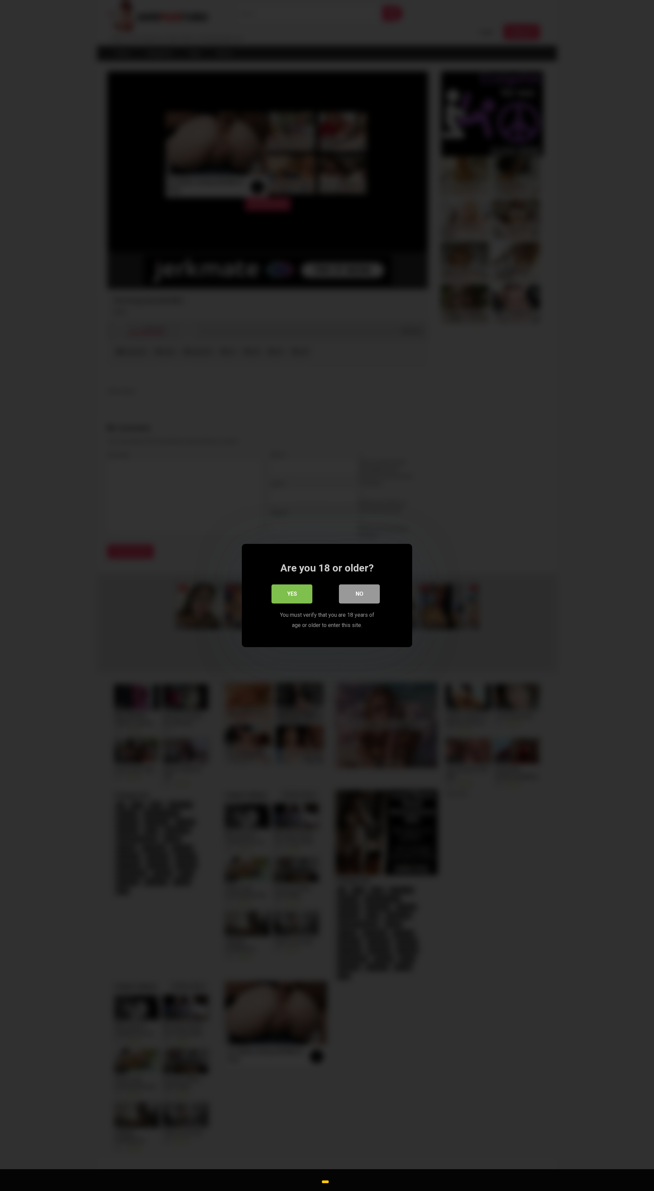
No (359, 594)
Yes (292, 594)
